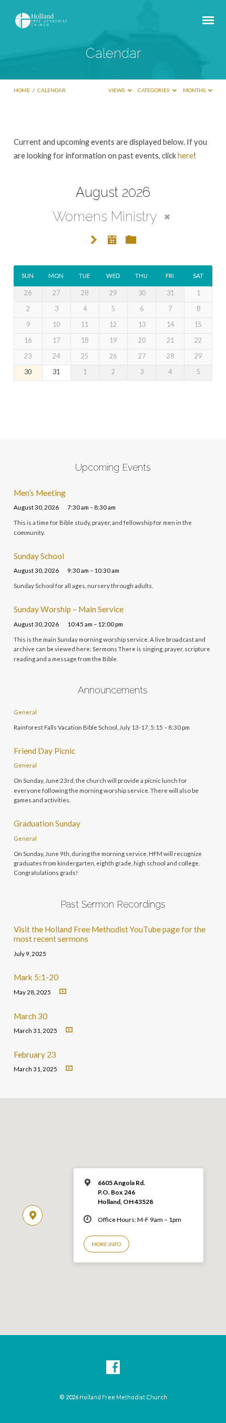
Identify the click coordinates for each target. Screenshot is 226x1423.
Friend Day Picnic (44, 750)
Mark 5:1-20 (36, 977)
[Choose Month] (112, 239)
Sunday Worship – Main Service (69, 609)
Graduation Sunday (47, 823)
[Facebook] (113, 1368)
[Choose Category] (131, 240)
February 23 (35, 1054)
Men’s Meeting (40, 492)
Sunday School (39, 556)
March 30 (30, 1016)
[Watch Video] (62, 991)
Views (117, 90)
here (185, 155)
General (25, 712)
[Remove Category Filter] (167, 217)
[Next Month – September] (94, 240)
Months (195, 90)
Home (22, 90)
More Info (106, 1244)
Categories (154, 90)
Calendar (51, 90)
